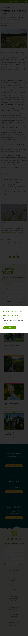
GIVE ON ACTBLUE (8, 327)
